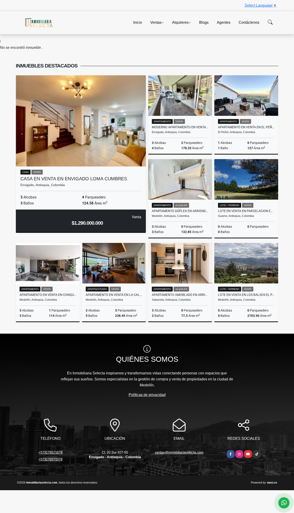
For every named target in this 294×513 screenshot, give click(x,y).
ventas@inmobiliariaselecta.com (179, 452)
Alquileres (180, 22)
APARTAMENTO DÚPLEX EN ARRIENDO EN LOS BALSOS (180, 211)
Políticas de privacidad (147, 395)
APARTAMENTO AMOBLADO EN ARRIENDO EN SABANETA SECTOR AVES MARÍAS (180, 295)
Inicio (137, 22)
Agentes (223, 22)
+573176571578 (50, 452)
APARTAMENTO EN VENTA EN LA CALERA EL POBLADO (114, 295)
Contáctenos (249, 22)
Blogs (204, 22)
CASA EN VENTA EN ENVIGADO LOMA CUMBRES (73, 178)
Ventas (155, 22)
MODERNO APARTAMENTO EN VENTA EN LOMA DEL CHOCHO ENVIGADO (180, 127)
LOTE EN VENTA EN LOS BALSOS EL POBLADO (246, 295)
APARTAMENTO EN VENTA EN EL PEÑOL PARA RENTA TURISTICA (246, 127)
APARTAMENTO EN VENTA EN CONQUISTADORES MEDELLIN (48, 295)
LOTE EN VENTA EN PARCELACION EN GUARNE (246, 211)
